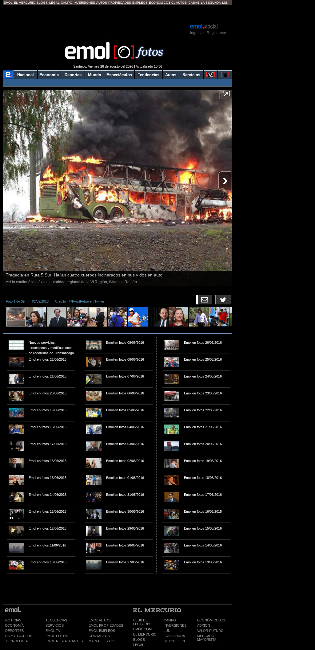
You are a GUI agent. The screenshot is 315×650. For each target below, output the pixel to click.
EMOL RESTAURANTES (64, 641)
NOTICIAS (13, 620)
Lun (225, 2)
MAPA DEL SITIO (101, 641)
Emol (8, 2)
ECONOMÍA (14, 625)
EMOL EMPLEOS (102, 630)
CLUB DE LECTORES (142, 622)
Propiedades (119, 2)
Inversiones (84, 2)
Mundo (94, 74)
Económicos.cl (162, 2)
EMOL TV (53, 630)
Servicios (191, 74)
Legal (54, 2)
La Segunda (211, 2)
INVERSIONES (175, 625)
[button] (224, 97)
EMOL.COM (142, 629)
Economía (49, 74)
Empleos (140, 2)
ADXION (203, 625)
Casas (194, 2)
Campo (66, 2)
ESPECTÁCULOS (18, 636)
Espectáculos (119, 74)
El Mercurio (24, 2)
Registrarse (216, 33)
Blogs (42, 2)
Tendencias (148, 74)
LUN (167, 630)
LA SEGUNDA (174, 636)
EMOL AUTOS (99, 620)
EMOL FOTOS (57, 636)
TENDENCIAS (56, 620)
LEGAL (138, 645)
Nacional (25, 74)
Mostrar (117, 14)
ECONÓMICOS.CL (211, 620)
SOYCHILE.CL (175, 641)
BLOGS (139, 639)
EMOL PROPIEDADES (106, 625)
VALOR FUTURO (210, 630)
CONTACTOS (99, 636)
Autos (101, 2)
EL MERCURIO (145, 634)
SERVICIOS (55, 625)
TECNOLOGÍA (16, 641)
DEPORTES (14, 630)
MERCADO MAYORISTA (206, 637)
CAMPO (170, 620)
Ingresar (197, 33)
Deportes (73, 74)
